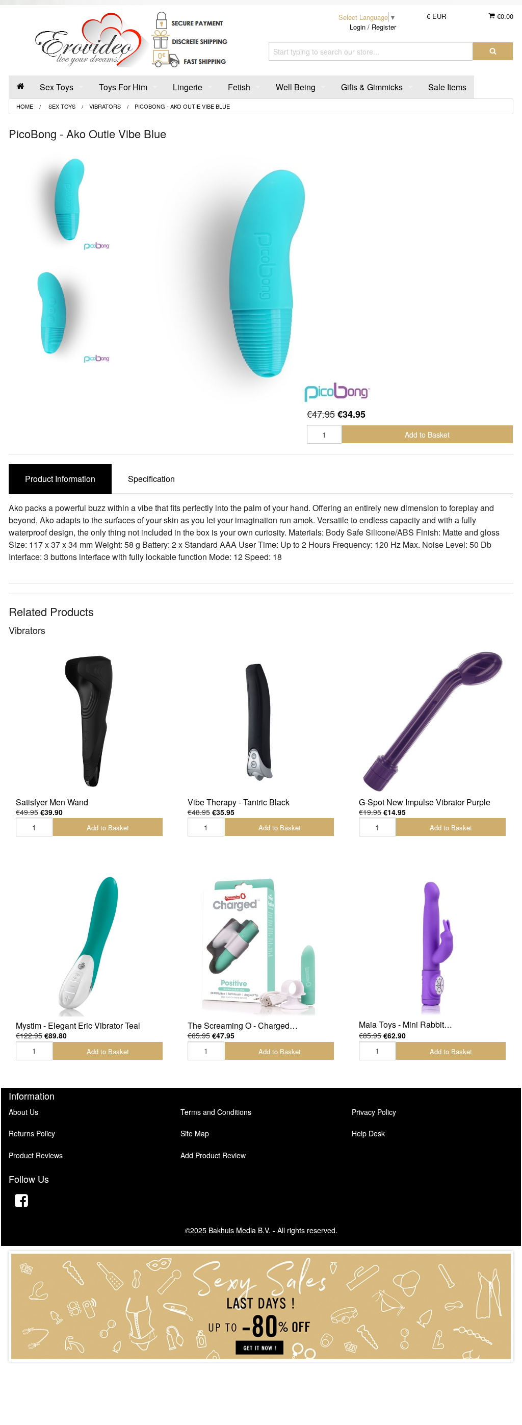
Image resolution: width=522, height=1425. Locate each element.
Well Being (296, 87)
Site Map (194, 1133)
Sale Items (447, 87)
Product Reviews (36, 1155)
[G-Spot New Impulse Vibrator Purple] (432, 721)
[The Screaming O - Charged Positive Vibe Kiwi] (261, 945)
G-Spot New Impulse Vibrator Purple (424, 802)
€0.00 (504, 16)
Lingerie (187, 87)
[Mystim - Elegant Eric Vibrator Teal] (89, 945)
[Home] (20, 86)
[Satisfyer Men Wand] (89, 721)
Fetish (239, 87)
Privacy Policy (374, 1112)
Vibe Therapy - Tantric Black (239, 802)
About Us (23, 1112)
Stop (261, 1372)
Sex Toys (56, 87)
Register (384, 27)
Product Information (60, 479)
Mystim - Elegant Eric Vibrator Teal (78, 1025)
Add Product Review (213, 1155)
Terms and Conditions (215, 1112)
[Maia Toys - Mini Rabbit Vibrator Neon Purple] (432, 944)
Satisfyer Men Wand (52, 802)
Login (358, 27)
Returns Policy (32, 1133)
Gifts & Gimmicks (372, 87)
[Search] (493, 51)
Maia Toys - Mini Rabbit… (405, 1024)
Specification (151, 479)
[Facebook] (21, 1202)
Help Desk (368, 1133)
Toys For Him (123, 87)
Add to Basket (427, 434)
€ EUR (436, 16)
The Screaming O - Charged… (243, 1025)
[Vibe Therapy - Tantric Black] (261, 721)
